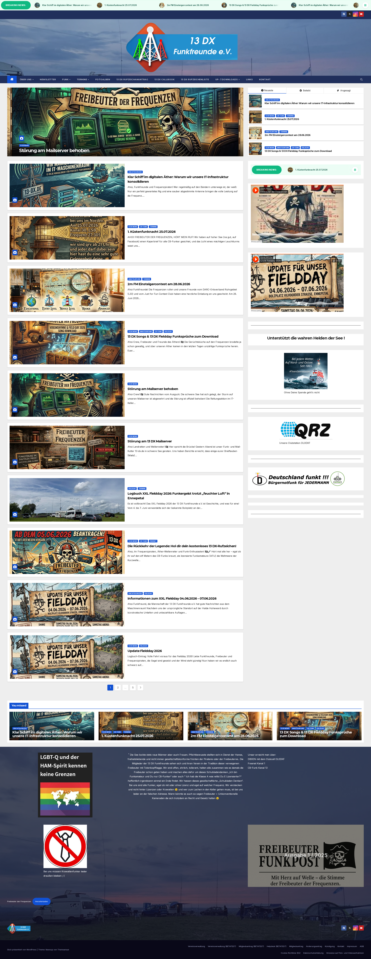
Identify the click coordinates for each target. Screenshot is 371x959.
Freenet (153, 541)
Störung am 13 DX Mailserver (150, 441)
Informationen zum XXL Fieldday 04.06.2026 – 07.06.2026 (172, 598)
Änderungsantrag (314, 946)
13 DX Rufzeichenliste (195, 79)
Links (249, 79)
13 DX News (269, 116)
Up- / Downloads (226, 79)
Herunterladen (41, 901)
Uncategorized (272, 100)
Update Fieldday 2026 (145, 651)
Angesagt (345, 90)
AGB (362, 946)
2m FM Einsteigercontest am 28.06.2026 (63, 150)
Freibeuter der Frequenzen (19, 901)
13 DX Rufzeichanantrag (132, 79)
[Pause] (365, 5)
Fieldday (305, 148)
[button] (361, 79)
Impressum (352, 946)
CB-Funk (280, 116)
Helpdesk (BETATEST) (276, 946)
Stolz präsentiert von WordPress (22, 949)
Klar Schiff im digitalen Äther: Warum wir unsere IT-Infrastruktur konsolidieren (309, 103)
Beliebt (306, 90)
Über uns (26, 79)
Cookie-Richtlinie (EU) (290, 953)
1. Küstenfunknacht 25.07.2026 (282, 119)
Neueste (268, 90)
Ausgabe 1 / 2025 (305, 855)
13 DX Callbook (164, 79)
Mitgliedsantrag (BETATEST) (251, 946)
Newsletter (48, 79)
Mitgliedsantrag (296, 946)
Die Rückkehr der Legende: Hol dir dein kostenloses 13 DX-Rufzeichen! (182, 546)
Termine (82, 79)
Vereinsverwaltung (196, 946)
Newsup (49, 949)
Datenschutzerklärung (313, 953)
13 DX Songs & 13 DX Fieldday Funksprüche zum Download (298, 151)
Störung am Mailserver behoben (153, 389)
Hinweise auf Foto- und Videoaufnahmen (345, 953)
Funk (65, 79)
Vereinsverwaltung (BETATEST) (222, 946)
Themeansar (63, 949)
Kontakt (265, 79)
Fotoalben (102, 79)
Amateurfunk (26, 145)
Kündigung (330, 946)
